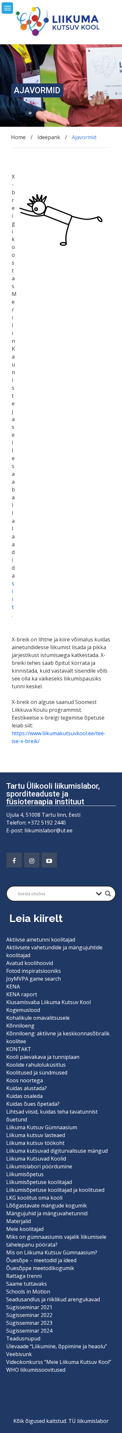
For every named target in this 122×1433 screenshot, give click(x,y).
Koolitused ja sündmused (36, 1072)
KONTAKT (18, 1049)
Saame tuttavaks (26, 1283)
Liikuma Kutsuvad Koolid (36, 1158)
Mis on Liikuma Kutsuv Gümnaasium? (51, 1252)
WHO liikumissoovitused (35, 1369)
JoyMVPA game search (33, 978)
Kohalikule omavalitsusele (38, 1017)
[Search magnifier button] (108, 893)
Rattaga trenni (24, 1275)
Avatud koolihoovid (29, 963)
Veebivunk (19, 1354)
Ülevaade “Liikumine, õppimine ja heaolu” (56, 1346)
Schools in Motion (28, 1291)
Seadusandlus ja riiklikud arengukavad (53, 1299)
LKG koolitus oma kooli (34, 1197)
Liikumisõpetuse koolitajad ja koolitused (55, 1189)
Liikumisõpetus (25, 1174)
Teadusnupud (23, 1338)
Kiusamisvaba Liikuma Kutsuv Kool (48, 1002)
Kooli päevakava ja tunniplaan (42, 1056)
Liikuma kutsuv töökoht (35, 1143)
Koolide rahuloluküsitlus (36, 1064)
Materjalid (18, 1221)
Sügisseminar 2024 (29, 1330)
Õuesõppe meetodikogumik (40, 1268)
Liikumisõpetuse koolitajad (39, 1182)
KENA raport (21, 994)
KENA (13, 986)
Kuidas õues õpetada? (33, 1103)
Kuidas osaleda (24, 1096)
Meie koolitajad (25, 1229)
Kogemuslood (23, 1010)
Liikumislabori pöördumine (39, 1166)
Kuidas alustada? (26, 1088)
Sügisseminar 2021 (29, 1307)
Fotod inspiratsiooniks (33, 970)
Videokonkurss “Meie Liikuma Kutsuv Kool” (58, 1362)
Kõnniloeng (20, 1025)
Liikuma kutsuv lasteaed (35, 1135)
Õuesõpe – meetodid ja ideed (41, 1260)
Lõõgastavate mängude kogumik (46, 1205)
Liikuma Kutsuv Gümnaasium (41, 1127)
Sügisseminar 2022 (29, 1315)
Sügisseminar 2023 (29, 1322)
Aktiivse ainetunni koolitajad (40, 939)
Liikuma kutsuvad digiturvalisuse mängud (57, 1150)
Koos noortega (24, 1080)
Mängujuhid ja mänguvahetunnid (47, 1213)
